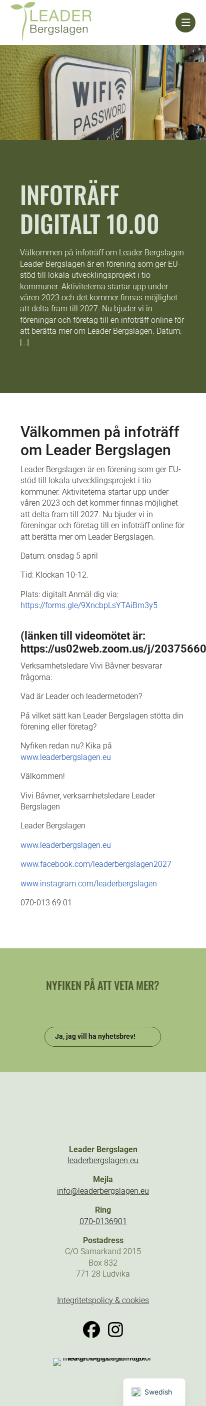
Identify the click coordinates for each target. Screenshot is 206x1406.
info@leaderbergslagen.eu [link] (103, 1191)
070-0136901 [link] (103, 1221)
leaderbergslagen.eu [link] (103, 1160)
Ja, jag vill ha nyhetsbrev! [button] (95, 1036)
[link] (93, 22)
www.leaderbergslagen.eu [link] (65, 757)
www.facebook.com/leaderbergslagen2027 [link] (96, 864)
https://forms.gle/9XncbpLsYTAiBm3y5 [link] (89, 605)
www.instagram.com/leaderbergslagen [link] (88, 883)
